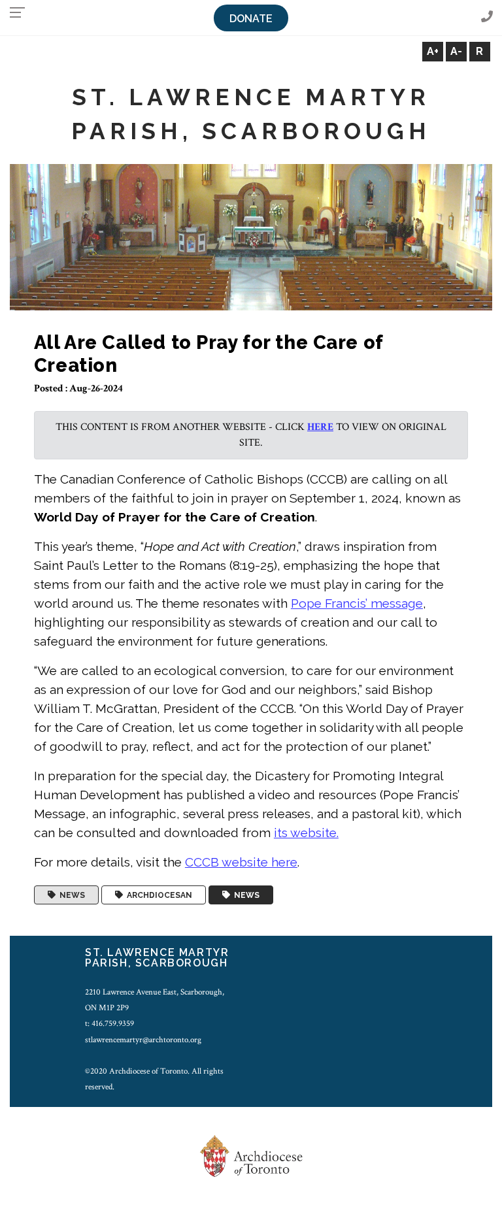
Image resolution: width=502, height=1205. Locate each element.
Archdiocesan (157, 895)
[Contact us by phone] (487, 17)
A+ (433, 51)
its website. (306, 832)
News (70, 895)
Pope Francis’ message (357, 603)
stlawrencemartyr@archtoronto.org (143, 1039)
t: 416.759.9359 (109, 1023)
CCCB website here (241, 862)
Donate (251, 18)
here (320, 427)
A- (456, 51)
